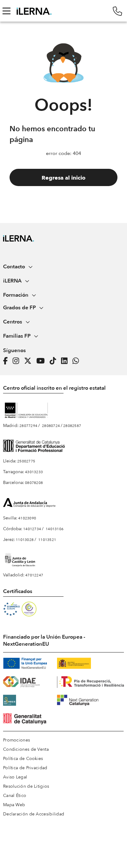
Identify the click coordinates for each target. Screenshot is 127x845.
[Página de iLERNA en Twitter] (29, 360)
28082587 (72, 426)
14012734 (32, 529)
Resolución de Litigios (26, 786)
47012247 (34, 575)
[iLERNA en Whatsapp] (77, 360)
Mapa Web (14, 805)
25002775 (26, 461)
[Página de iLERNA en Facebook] (7, 360)
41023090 (27, 518)
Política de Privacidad (25, 768)
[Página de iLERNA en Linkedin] (66, 360)
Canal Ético (14, 795)
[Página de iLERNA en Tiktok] (55, 360)
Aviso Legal (15, 777)
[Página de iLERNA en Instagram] (18, 360)
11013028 (25, 540)
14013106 (54, 529)
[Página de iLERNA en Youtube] (42, 360)
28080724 (51, 426)
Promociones (16, 740)
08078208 (34, 483)
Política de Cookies (23, 759)
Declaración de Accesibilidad (33, 814)
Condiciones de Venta (26, 749)
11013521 (47, 540)
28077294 (28, 426)
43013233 (34, 472)
